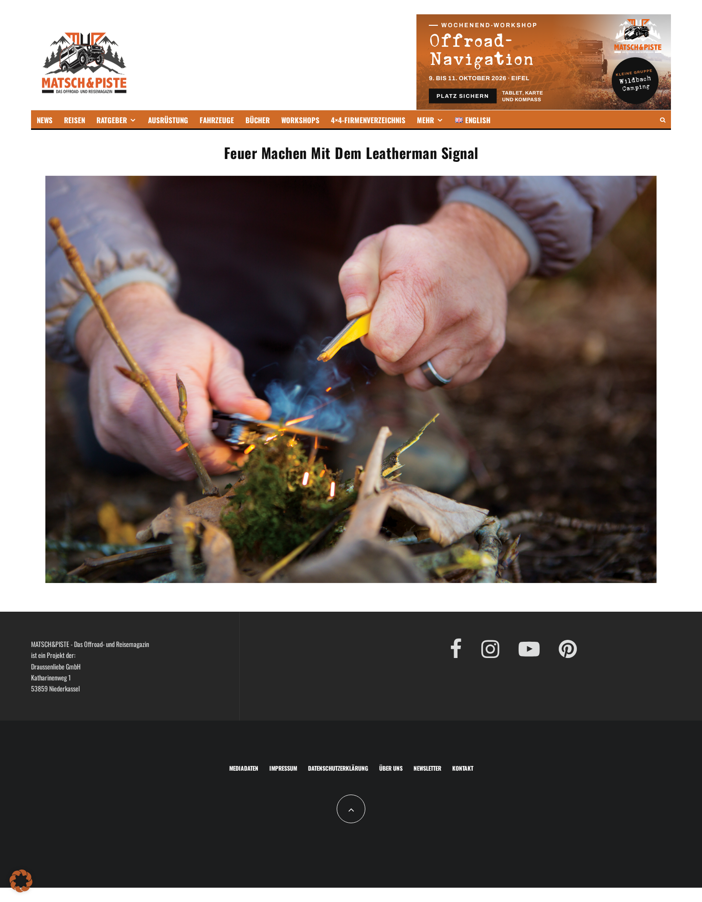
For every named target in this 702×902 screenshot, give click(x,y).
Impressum (283, 768)
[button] (21, 881)
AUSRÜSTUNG (168, 120)
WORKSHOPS (300, 120)
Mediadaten (243, 768)
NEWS (45, 120)
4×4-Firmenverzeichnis (368, 120)
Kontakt (462, 768)
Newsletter (427, 768)
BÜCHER (257, 120)
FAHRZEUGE (217, 120)
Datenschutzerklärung (338, 768)
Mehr (425, 120)
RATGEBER (111, 120)
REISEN (74, 120)
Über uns (391, 768)
